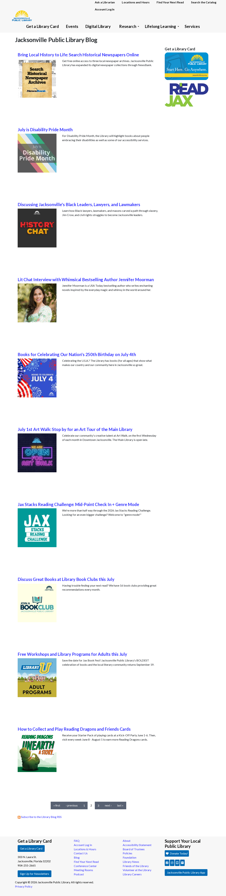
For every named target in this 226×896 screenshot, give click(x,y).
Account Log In (104, 9)
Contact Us (81, 853)
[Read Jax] (187, 94)
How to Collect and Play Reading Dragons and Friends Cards (74, 729)
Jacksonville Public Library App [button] (186, 872)
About (126, 840)
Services (192, 26)
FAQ (76, 840)
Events (72, 26)
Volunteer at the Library (137, 870)
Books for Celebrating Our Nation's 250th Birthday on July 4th (77, 354)
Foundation (129, 857)
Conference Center (85, 866)
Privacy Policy (23, 886)
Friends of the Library (136, 866)
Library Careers (132, 874)
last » (120, 805)
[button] (167, 863)
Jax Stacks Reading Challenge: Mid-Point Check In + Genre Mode (78, 504)
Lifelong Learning (160, 26)
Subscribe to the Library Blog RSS (41, 816)
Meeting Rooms (83, 870)
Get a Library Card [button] (31, 848)
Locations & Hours (85, 849)
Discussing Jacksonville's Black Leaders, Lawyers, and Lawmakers (79, 204)
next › (108, 805)
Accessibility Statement (137, 845)
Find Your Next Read (86, 861)
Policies (127, 853)
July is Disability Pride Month (45, 129)
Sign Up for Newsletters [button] (34, 873)
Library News (131, 861)
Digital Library (98, 26)
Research (127, 26)
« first (56, 805)
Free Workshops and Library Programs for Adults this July (72, 654)
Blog (77, 857)
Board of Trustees (134, 849)
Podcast (79, 874)
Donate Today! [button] (178, 853)
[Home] (20, 10)
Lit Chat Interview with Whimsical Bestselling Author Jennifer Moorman (86, 279)
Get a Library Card (42, 26)
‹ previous (72, 805)
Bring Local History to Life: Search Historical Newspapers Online (78, 54)
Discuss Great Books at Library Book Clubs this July (66, 579)
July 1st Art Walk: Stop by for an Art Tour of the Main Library (75, 429)
